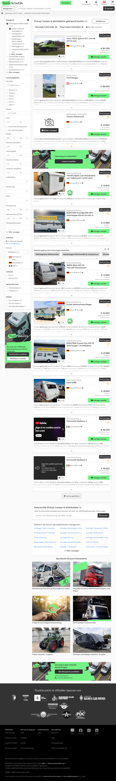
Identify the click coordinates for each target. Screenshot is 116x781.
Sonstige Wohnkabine (94, 533)
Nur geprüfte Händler (17, 306)
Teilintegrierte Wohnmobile (18, 35)
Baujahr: (9, 134)
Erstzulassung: (11, 206)
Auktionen (13, 291)
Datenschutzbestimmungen (52, 776)
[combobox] (17, 252)
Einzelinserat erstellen (18, 359)
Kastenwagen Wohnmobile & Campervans (18, 41)
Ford (11, 99)
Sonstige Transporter (68, 547)
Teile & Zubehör (92, 542)
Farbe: (8, 196)
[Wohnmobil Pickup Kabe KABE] (49, 390)
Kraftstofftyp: (10, 177)
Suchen (109, 8)
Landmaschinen (16, 70)
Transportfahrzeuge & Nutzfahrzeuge (17, 57)
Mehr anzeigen (72, 551)
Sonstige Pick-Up (66, 537)
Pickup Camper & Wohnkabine (18, 30)
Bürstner (13, 90)
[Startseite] (2, 13)
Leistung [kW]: (11, 151)
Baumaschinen (16, 62)
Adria (11, 96)
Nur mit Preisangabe (15, 130)
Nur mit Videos (15, 303)
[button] (113, 3)
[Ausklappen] (71, 69)
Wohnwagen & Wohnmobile (18, 25)
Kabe (11, 105)
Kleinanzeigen (15, 288)
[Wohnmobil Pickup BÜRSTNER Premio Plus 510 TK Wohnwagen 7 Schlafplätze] (49, 351)
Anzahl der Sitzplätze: (13, 169)
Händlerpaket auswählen (18, 354)
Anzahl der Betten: (12, 160)
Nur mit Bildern (15, 300)
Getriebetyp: (10, 187)
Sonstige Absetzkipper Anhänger (73, 528)
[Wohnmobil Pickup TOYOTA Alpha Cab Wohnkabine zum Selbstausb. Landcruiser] (49, 183)
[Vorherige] (35, 46)
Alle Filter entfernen (94, 27)
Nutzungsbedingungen (71, 776)
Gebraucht (13, 278)
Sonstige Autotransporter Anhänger (74, 533)
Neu (10, 275)
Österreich (13, 244)
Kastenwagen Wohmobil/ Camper (47, 542)
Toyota (12, 93)
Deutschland (17, 263)
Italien (15, 266)
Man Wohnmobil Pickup (43, 547)
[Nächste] (63, 46)
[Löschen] (56, 27)
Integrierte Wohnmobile (20, 50)
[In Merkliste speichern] (108, 39)
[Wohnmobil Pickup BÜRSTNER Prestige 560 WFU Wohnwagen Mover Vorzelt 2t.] (49, 221)
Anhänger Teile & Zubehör (44, 528)
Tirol (14, 260)
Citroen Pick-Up (40, 537)
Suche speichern (72, 496)
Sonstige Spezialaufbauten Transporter (75, 542)
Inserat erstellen (69, 161)
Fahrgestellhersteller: (13, 223)
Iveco (11, 102)
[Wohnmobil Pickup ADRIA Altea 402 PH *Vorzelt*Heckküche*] (49, 273)
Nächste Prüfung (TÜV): (14, 214)
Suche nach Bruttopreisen (17, 127)
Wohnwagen (18, 46)
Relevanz (101, 21)
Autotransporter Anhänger (44, 533)
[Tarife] (18, 336)
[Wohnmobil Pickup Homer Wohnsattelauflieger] (49, 312)
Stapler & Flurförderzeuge (18, 66)
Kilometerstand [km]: (13, 143)
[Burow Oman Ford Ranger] (49, 86)
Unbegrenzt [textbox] (13, 252)
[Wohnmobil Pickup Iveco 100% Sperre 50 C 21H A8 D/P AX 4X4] (49, 46)
